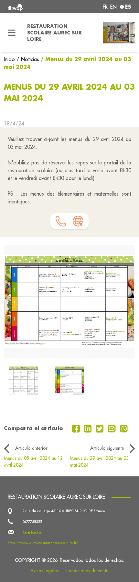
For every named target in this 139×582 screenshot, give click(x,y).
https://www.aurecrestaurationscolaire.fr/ (43, 542)
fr (105, 7)
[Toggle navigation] (11, 32)
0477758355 (32, 521)
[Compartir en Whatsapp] (124, 428)
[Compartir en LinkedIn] (89, 428)
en (113, 7)
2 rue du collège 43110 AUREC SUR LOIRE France (63, 511)
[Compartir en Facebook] (77, 428)
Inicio (10, 59)
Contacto (31, 532)
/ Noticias (27, 59)
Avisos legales (44, 571)
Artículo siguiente (107, 448)
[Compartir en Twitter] (100, 428)
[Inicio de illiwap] (31, 6)
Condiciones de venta (87, 571)
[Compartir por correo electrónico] (112, 428)
